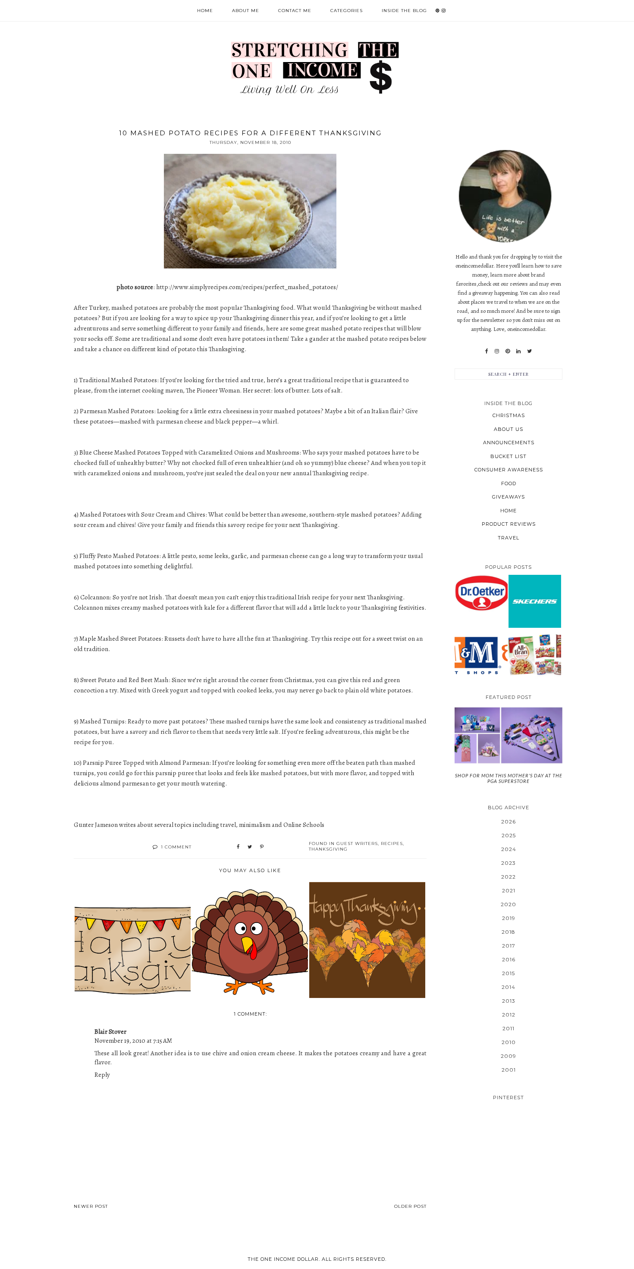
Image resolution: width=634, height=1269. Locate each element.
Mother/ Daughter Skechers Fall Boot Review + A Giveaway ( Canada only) (535, 601)
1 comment (176, 847)
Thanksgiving (328, 849)
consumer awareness (508, 470)
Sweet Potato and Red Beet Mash (124, 680)
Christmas (509, 415)
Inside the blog (404, 10)
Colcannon (95, 597)
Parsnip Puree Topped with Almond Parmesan (146, 762)
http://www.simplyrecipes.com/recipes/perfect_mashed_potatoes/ (247, 287)
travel (508, 538)
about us (508, 429)
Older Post (410, 1206)
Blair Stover (110, 1031)
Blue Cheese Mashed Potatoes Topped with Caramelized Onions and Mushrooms (189, 452)
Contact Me (294, 10)
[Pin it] (262, 847)
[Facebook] (486, 351)
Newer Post (91, 1206)
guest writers (357, 843)
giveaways (508, 497)
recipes (392, 843)
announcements (508, 443)
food (508, 483)
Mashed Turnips (102, 721)
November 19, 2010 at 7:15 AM (133, 1040)
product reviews (509, 524)
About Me (245, 10)
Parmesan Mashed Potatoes (117, 411)
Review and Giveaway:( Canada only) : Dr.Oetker (481, 592)
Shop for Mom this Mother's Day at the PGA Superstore (508, 778)
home (508, 511)
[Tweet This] (250, 847)
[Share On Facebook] (238, 847)
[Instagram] (497, 351)
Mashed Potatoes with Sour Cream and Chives (142, 514)
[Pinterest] (507, 351)
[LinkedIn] (518, 351)
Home (205, 10)
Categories (346, 10)
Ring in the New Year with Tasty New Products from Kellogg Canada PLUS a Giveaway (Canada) (535, 654)
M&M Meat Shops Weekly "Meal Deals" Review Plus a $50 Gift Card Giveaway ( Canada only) (481, 654)
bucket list (508, 456)
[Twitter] (529, 351)
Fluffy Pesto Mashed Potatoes (119, 556)
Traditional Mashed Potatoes (118, 380)
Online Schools (303, 824)
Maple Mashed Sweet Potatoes (120, 638)
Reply (102, 1074)
